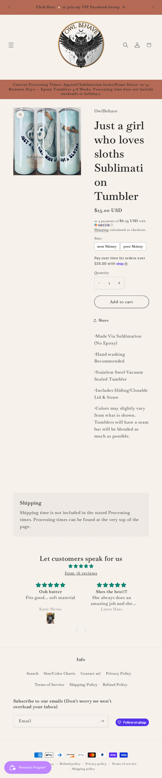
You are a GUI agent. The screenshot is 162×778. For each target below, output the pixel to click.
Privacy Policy (118, 673)
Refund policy (70, 764)
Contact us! (91, 673)
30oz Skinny (133, 246)
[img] (81, 566)
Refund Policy (115, 684)
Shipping (101, 230)
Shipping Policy (83, 684)
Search (33, 673)
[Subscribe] (102, 721)
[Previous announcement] (9, 7)
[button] (11, 45)
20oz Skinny (107, 246)
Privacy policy (96, 764)
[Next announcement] (153, 7)
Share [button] (104, 320)
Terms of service (124, 764)
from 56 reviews (81, 573)
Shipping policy (83, 769)
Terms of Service (49, 684)
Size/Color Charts (59, 673)
